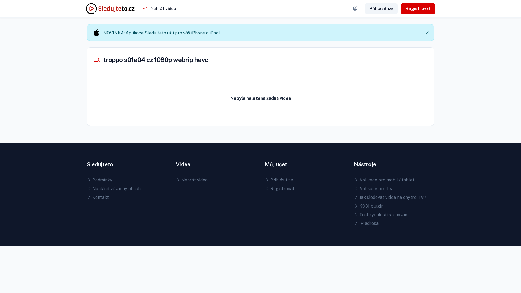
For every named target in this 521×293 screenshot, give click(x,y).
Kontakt (100, 197)
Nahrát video (163, 8)
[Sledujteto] (110, 8)
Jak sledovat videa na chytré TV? (392, 197)
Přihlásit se (381, 8)
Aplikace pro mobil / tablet (386, 180)
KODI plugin (370, 206)
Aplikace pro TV (375, 188)
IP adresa (368, 223)
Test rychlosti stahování (383, 214)
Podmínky (101, 180)
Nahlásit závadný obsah (116, 188)
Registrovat (418, 8)
